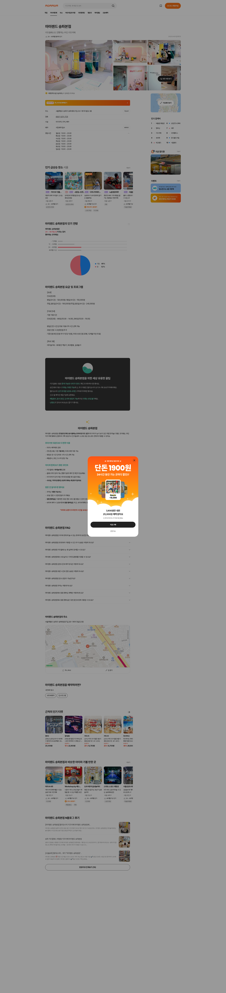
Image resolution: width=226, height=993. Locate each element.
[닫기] (134, 460)
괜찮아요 (113, 531)
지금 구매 (113, 525)
